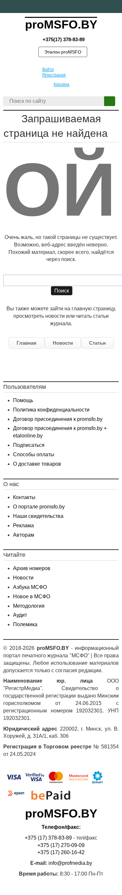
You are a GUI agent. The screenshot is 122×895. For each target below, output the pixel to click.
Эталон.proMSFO (62, 51)
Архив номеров (31, 568)
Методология (29, 606)
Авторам (23, 535)
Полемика (25, 624)
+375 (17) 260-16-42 (61, 852)
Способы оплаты (33, 454)
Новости (63, 343)
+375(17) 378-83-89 (63, 39)
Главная (26, 343)
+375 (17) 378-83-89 (48, 838)
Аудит (20, 615)
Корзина (61, 84)
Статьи (97, 343)
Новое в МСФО (31, 596)
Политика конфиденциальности (51, 409)
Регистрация (54, 75)
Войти (48, 69)
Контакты (24, 497)
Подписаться (29, 445)
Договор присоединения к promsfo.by (57, 419)
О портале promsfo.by (39, 506)
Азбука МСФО (30, 587)
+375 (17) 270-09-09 (61, 845)
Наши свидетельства (38, 516)
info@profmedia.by (70, 863)
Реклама (23, 525)
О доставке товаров (37, 464)
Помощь (23, 400)
